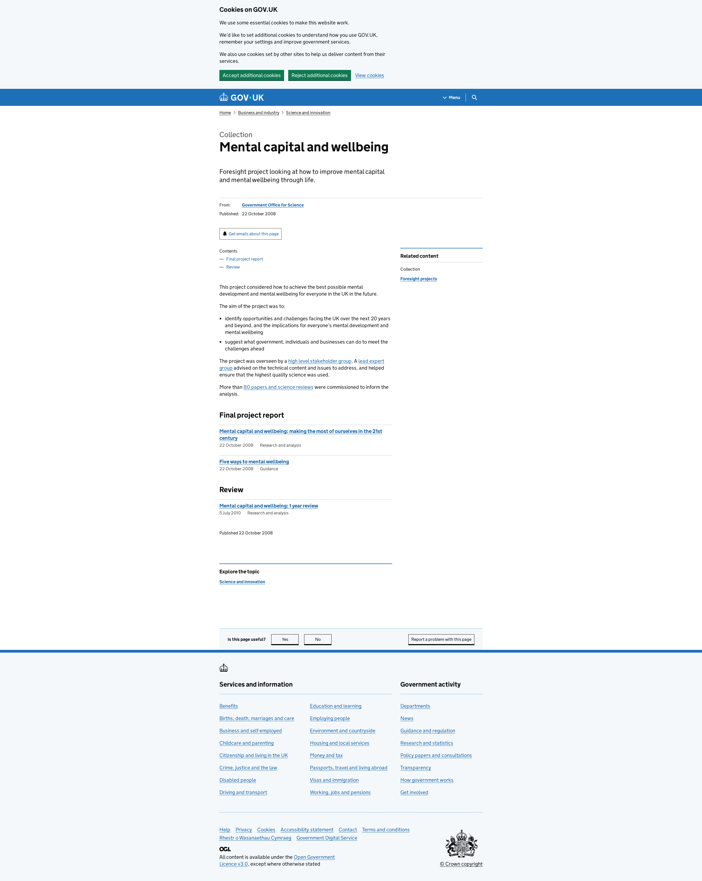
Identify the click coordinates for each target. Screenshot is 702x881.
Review (233, 267)
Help (224, 829)
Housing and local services (339, 743)
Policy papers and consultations (436, 755)
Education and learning (335, 706)
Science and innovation (308, 112)
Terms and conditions (386, 829)
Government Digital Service (326, 838)
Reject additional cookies (319, 75)
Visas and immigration (334, 780)
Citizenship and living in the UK (253, 755)
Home (225, 112)
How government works (427, 780)
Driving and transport (243, 792)
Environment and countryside (342, 730)
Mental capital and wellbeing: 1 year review (268, 506)
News (407, 718)
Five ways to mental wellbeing (254, 461)
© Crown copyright (461, 864)
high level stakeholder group (320, 361)
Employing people (330, 718)
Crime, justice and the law (248, 767)
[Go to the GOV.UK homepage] (241, 97)
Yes (290, 639)
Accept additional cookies (252, 75)
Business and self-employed (250, 730)
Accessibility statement (307, 829)
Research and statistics (426, 743)
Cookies (266, 829)
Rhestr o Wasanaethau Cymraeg (255, 838)
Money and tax (326, 755)
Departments (415, 706)
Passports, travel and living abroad (348, 767)
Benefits (228, 706)
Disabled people (237, 780)
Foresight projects (418, 278)
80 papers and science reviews (278, 387)
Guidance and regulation (427, 730)
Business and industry (258, 112)
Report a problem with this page (441, 639)
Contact (348, 829)
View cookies (369, 75)
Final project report (244, 259)
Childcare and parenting (246, 743)
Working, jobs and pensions (340, 792)
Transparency (415, 767)
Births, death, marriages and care (256, 718)
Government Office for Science (273, 205)
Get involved (414, 792)
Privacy (244, 829)
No (323, 639)
